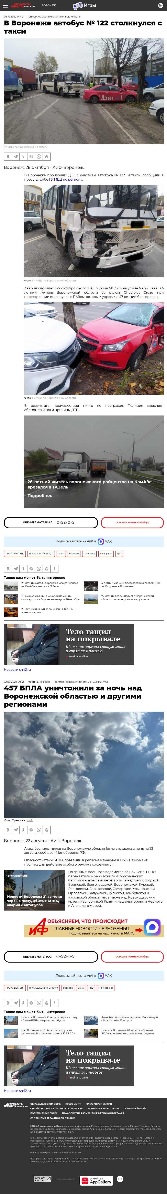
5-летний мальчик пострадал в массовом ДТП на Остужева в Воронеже (130, 584)
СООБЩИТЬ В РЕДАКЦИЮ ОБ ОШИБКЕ (52, 1118)
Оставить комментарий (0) (132, 522)
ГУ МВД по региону (65, 179)
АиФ (30, 820)
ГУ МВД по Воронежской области (25, 146)
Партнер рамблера (65, 1179)
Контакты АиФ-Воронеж (103, 1108)
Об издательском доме (45, 1104)
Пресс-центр (73, 1104)
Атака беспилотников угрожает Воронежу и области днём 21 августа (129, 1019)
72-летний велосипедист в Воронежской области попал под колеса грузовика (127, 597)
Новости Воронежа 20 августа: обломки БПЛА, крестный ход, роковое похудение (127, 1032)
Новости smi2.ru (17, 670)
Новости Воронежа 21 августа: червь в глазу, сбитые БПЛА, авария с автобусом (49, 1019)
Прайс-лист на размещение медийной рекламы (93, 1113)
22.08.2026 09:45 (14, 681)
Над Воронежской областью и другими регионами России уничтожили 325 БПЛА (48, 1032)
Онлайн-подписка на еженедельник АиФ (56, 1108)
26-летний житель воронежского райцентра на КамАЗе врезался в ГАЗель (89, 484)
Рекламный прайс (135, 1108)
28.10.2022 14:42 (13, 16)
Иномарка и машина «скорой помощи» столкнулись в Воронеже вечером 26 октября (50, 597)
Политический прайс (43, 1113)
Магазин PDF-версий (99, 1104)
